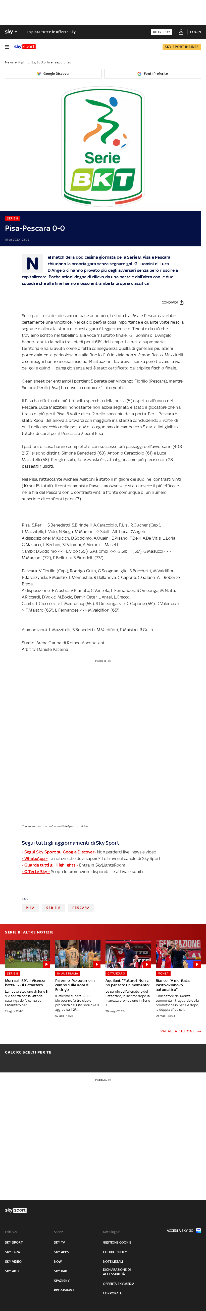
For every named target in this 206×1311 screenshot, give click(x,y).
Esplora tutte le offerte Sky (51, 32)
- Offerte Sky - (36, 871)
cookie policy (115, 1252)
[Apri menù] (7, 46)
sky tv (59, 1242)
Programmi (64, 1290)
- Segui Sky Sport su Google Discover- (59, 851)
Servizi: (59, 1232)
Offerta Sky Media (118, 1284)
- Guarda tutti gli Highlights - (50, 865)
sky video (13, 1261)
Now (58, 1261)
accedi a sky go (180, 1230)
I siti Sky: (11, 1232)
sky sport (14, 1242)
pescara (81, 908)
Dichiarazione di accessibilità (117, 1272)
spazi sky (62, 1281)
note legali (113, 1261)
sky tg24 (12, 1252)
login (195, 32)
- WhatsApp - (34, 858)
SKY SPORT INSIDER (182, 47)
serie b (53, 908)
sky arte (12, 1271)
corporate (112, 1293)
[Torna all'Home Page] (25, 46)
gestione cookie (117, 1242)
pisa (30, 908)
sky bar (60, 1271)
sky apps (61, 1252)
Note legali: (111, 1232)
